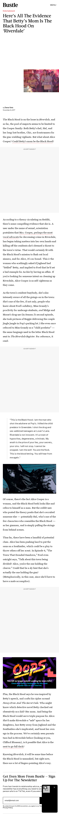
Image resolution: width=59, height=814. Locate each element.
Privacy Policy (8, 808)
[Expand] (45, 787)
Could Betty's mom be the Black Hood (32, 141)
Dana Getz (9, 107)
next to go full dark (13, 746)
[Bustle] (10, 5)
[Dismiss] (54, 787)
